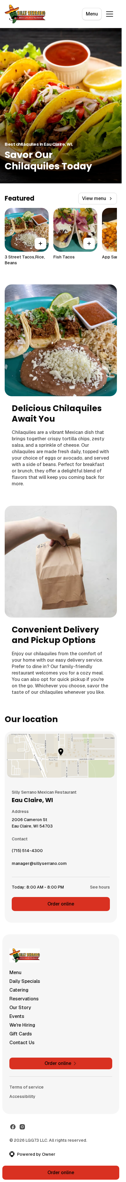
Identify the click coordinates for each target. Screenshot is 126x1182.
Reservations (24, 999)
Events (16, 1016)
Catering (18, 990)
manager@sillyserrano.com (39, 865)
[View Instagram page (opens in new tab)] (22, 1126)
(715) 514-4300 (27, 852)
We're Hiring (22, 1025)
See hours (100, 887)
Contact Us (22, 1043)
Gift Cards (20, 1034)
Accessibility (22, 1096)
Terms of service (26, 1087)
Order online (60, 904)
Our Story (20, 1007)
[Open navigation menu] (109, 14)
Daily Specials (24, 981)
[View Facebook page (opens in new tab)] (12, 1126)
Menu (92, 14)
